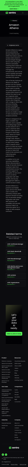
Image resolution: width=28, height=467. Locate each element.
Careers (17, 428)
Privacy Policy (14, 464)
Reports (17, 375)
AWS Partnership (19, 425)
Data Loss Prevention (7, 397)
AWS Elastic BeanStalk (14, 252)
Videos (16, 368)
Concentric (18, 401)
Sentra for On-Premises (5, 381)
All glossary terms (14, 45)
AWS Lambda (11, 276)
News (16, 435)
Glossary (17, 377)
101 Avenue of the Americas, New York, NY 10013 (13, 458)
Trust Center (18, 432)
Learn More (13, 9)
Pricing (16, 437)
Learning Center (19, 380)
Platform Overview (7, 361)
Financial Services (6, 423)
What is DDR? (18, 366)
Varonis (17, 392)
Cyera (16, 390)
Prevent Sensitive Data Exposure (6, 400)
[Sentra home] (11, 13)
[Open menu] (22, 12)
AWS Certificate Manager (15, 244)
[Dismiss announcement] (26, 5)
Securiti (17, 394)
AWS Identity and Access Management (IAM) (15, 267)
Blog (16, 373)
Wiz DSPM (17, 397)
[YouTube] (6, 454)
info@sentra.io (7, 462)
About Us (17, 423)
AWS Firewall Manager (14, 259)
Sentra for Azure (6, 372)
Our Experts (18, 439)
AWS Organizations (13, 283)
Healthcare (5, 425)
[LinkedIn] (3, 454)
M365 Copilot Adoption (5, 412)
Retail (3, 428)
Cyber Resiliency (6, 415)
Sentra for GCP (6, 374)
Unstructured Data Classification (7, 390)
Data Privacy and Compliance (6, 394)
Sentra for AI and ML (7, 363)
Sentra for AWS (6, 370)
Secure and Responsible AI (5, 408)
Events (16, 370)
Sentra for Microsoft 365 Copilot (7, 366)
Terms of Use (23, 464)
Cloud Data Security (20, 361)
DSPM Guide (18, 363)
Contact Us (18, 430)
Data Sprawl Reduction (5, 404)
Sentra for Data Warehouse (6, 377)
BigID (16, 399)
